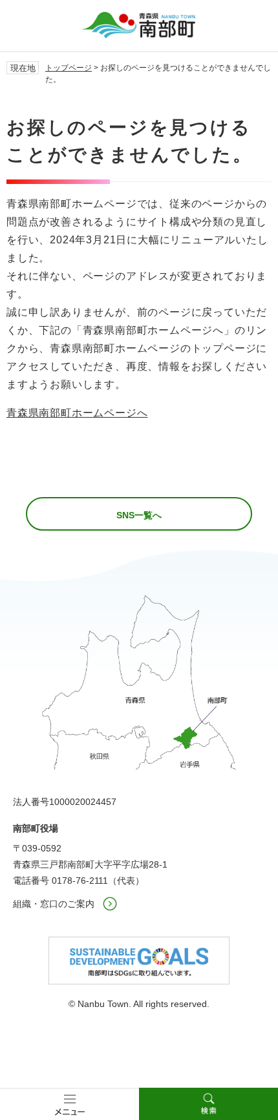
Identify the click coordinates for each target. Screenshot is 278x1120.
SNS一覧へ (139, 515)
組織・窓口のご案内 (53, 904)
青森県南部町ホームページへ (76, 412)
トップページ (68, 67)
